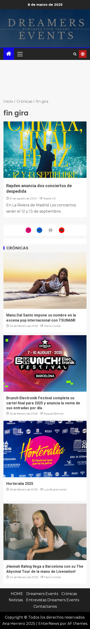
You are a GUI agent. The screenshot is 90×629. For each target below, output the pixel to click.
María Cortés (52, 326)
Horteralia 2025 (19, 483)
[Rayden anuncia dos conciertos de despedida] (45, 149)
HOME (17, 594)
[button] (19, 54)
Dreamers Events (42, 594)
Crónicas (69, 594)
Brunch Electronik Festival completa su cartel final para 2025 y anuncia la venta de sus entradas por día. (43, 403)
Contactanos (45, 606)
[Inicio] (8, 54)
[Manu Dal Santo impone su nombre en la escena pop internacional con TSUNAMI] (45, 280)
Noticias (16, 600)
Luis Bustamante (55, 489)
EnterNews (48, 623)
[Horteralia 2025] (45, 449)
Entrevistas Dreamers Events (52, 600)
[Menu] (19, 54)
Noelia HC (49, 198)
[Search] (75, 54)
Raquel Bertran (54, 413)
